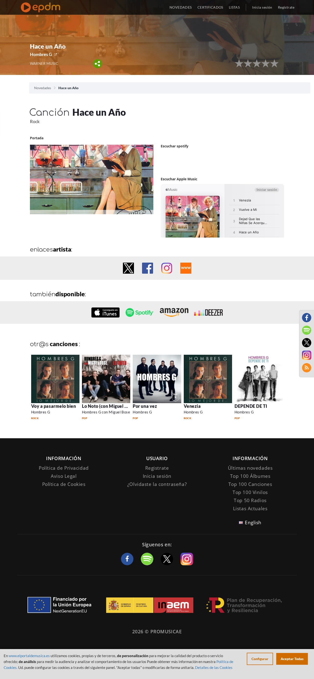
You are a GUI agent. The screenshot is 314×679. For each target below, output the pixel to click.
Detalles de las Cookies (214, 667)
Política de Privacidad (64, 468)
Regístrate (286, 7)
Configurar (259, 659)
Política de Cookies (64, 484)
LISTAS (234, 7)
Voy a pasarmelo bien (53, 406)
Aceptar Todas (292, 659)
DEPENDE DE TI (251, 406)
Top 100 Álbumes (250, 476)
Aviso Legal (64, 476)
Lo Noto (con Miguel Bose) (109, 406)
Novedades (42, 88)
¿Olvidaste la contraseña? (157, 484)
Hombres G (41, 54)
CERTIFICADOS (210, 7)
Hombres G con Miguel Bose (106, 412)
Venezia (192, 406)
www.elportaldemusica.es (29, 655)
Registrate (157, 468)
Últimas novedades (250, 468)
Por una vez (145, 406)
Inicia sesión (262, 7)
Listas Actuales (250, 508)
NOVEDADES (181, 7)
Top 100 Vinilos (250, 492)
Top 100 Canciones (250, 484)
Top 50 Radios (250, 500)
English (253, 522)
